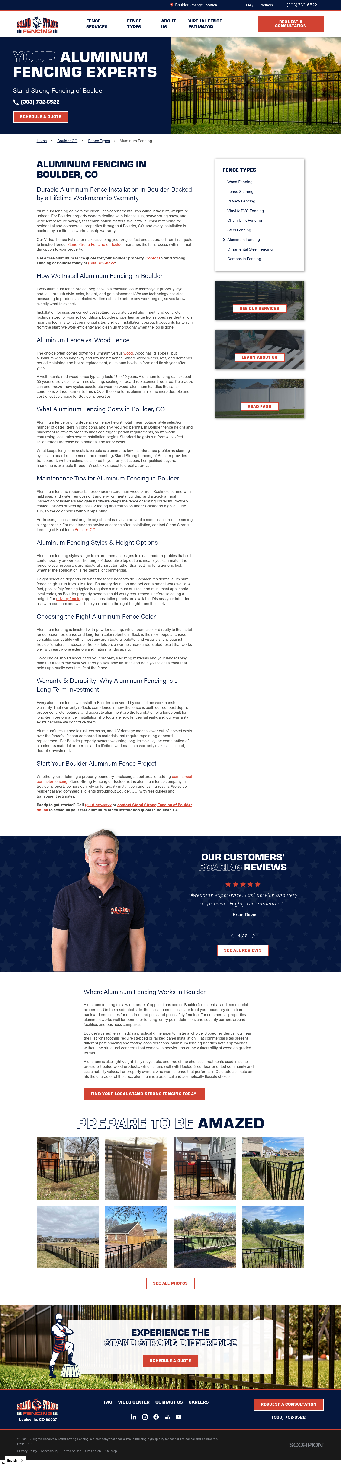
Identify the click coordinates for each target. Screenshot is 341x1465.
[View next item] (253, 936)
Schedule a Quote (40, 116)
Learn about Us (259, 357)
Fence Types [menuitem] (134, 23)
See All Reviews (242, 950)
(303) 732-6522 (302, 5)
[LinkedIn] (133, 1417)
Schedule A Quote (170, 1360)
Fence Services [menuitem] (96, 23)
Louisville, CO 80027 (38, 1419)
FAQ (249, 4)
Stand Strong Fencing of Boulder (95, 244)
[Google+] (167, 1417)
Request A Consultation (291, 23)
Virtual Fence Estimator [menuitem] (205, 23)
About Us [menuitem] (168, 23)
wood (128, 353)
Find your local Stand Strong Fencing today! (144, 1093)
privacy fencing (69, 598)
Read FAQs (259, 406)
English (12, 1460)
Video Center (134, 1402)
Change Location (203, 4)
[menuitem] (262, 181)
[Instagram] (145, 1417)
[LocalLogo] (37, 24)
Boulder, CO (85, 529)
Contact (152, 258)
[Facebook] (156, 1417)
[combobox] (15, 1460)
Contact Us (169, 1402)
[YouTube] (178, 1417)
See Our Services (260, 308)
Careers (199, 1402)
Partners (266, 4)
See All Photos (170, 1283)
